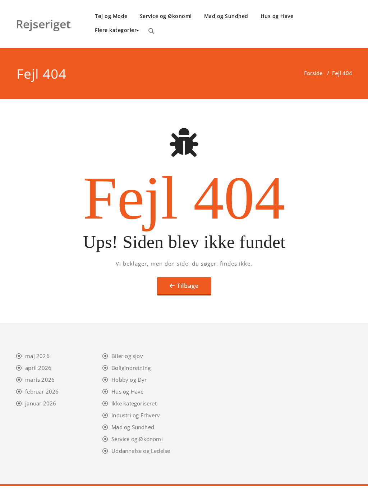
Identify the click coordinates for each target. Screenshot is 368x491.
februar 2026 (42, 391)
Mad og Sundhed (226, 16)
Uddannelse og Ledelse (140, 450)
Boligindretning (131, 367)
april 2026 (38, 367)
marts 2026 (40, 379)
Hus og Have (277, 16)
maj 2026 (37, 355)
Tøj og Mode (111, 16)
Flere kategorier (116, 30)
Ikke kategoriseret (134, 403)
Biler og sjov (127, 355)
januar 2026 (40, 403)
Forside (313, 73)
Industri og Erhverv (135, 415)
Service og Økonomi (166, 16)
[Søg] (151, 31)
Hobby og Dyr (129, 379)
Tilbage (188, 286)
